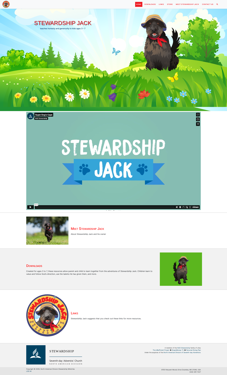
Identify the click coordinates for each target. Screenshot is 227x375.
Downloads (150, 4)
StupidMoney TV (178, 350)
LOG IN (28, 371)
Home (138, 4)
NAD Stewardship (183, 348)
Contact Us (207, 4)
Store (170, 4)
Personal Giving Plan (193, 350)
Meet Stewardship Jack (187, 4)
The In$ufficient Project (161, 350)
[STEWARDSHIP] (54, 364)
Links (161, 4)
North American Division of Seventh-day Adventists (182, 352)
